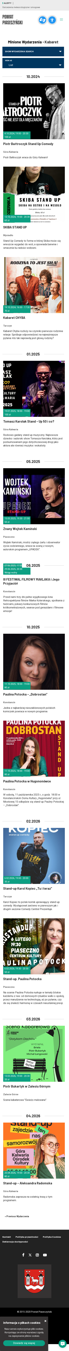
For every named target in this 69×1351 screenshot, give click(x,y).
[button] (63, 1344)
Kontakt (6, 1236)
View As (8, 60)
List (11, 65)
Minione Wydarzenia (25, 42)
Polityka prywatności (27, 1236)
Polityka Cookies (52, 1236)
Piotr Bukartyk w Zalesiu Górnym (26, 1086)
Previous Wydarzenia (17, 1216)
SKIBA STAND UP (15, 227)
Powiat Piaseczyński (12, 19)
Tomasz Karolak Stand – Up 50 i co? (28, 421)
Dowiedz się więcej (24, 1343)
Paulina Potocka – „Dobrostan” (25, 694)
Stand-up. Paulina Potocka (22, 979)
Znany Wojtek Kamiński (20, 529)
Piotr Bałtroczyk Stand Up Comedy (28, 144)
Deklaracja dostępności (15, 1241)
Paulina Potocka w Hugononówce (27, 781)
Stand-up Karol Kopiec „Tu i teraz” (27, 888)
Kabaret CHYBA (14, 318)
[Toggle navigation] (61, 19)
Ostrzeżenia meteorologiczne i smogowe (21, 7)
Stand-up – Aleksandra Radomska (27, 1183)
